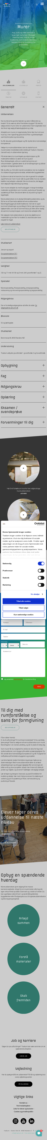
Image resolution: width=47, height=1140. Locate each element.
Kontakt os (23, 1103)
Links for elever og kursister (23, 1109)
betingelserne (18, 679)
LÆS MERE (4, 834)
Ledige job (23, 1056)
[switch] (41, 570)
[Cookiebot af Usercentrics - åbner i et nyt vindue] (34, 523)
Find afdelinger (30, 1133)
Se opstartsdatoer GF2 (9, 258)
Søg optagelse (10, 229)
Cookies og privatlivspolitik (23, 1112)
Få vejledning (23, 1084)
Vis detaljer (35, 594)
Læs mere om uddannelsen (10, 224)
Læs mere (23, 493)
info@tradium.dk (17, 1133)
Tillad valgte (23, 608)
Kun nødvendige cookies (23, 614)
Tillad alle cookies (23, 601)
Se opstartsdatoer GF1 (9, 254)
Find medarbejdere (23, 1106)
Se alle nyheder (10, 843)
